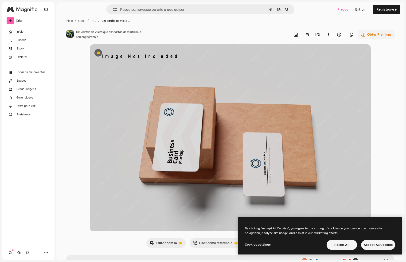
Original (119, 53)
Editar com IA (163, 244)
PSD (93, 21)
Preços (342, 9)
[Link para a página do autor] (70, 35)
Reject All (341, 245)
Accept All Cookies (378, 245)
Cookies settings (258, 245)
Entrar (360, 9)
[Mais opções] (328, 34)
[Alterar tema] (27, 252)
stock (82, 21)
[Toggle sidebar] (46, 9)
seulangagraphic (87, 37)
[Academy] (19, 252)
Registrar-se (386, 9)
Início (69, 21)
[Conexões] (10, 252)
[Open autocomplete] (113, 9)
